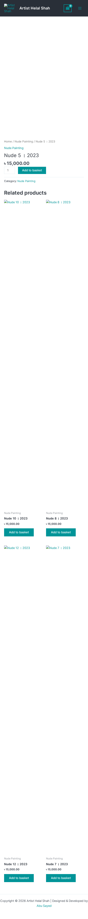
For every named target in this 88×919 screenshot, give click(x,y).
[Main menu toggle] (80, 8)
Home (8, 141)
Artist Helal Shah (34, 8)
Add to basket (32, 170)
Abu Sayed (44, 906)
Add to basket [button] (19, 532)
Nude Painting (24, 141)
